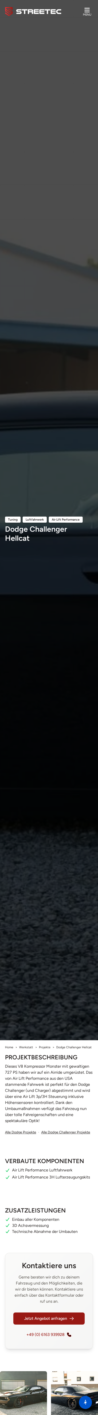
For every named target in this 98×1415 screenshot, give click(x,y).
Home (9, 1047)
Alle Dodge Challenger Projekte (65, 1132)
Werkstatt (26, 1047)
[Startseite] (33, 11)
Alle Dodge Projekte (20, 1132)
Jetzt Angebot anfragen (45, 1318)
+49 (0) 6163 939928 (45, 1334)
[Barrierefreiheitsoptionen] (85, 1402)
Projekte (45, 1047)
